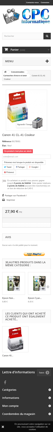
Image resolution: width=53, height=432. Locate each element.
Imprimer (11, 200)
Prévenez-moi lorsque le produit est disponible (23, 162)
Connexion (45, 2)
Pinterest (10, 172)
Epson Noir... (8, 298)
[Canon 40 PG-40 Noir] (15, 339)
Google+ (35, 167)
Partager (21, 167)
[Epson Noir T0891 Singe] (13, 283)
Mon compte (10, 406)
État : (4, 146)
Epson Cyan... (35, 298)
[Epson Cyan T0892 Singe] (39, 283)
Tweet (8, 167)
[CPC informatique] (26, 16)
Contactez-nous (32, 2)
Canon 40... (7, 355)
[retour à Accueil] (5, 72)
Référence (6, 141)
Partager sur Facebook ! (16, 195)
